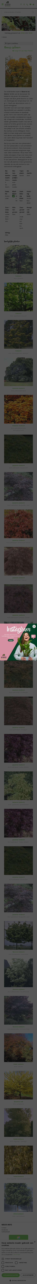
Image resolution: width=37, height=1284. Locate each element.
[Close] (34, 626)
